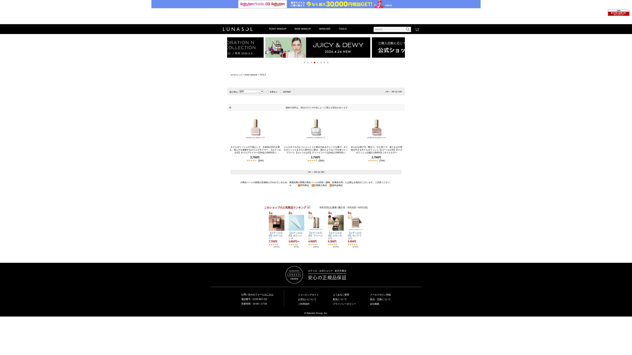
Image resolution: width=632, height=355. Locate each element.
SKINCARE (324, 28)
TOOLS (343, 28)
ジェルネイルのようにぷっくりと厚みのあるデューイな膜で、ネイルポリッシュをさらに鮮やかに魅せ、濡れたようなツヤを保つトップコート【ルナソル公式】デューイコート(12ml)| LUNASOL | (316, 150)
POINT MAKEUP (277, 28)
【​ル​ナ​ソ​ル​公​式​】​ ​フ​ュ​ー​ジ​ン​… (315, 235)
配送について (340, 299)
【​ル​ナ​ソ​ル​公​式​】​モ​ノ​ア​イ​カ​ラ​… (355, 235)
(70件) (382, 160)
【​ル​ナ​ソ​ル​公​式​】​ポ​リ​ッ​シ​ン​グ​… (295, 235)
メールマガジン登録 (380, 294)
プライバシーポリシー (344, 304)
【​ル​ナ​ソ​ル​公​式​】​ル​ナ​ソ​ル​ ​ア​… (276, 235)
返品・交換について (380, 299)
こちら (270, 294)
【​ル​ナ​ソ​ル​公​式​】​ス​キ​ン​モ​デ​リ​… (335, 235)
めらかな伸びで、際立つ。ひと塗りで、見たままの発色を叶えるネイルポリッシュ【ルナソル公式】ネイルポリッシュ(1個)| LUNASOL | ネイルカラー (376, 150)
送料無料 (287, 92)
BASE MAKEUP (303, 28)
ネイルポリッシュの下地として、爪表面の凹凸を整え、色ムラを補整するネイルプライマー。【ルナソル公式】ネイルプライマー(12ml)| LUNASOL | (255, 150)
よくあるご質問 (341, 294)
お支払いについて (307, 299)
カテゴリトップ (236, 75)
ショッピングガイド (308, 294)
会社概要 (374, 304)
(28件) (321, 160)
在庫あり (274, 92)
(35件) (261, 160)
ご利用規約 (304, 304)
